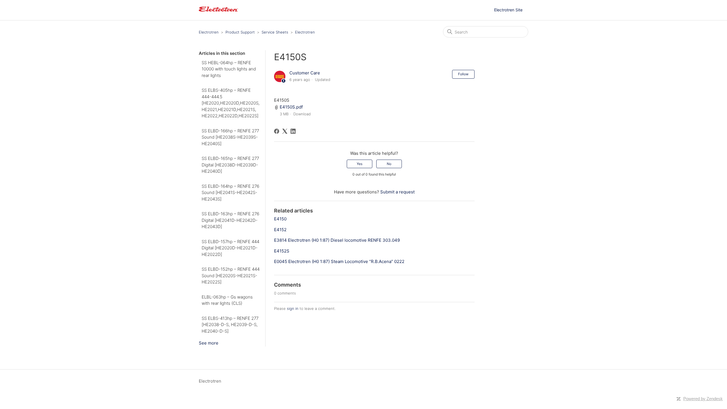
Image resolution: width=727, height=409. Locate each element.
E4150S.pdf (291, 107)
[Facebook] (276, 131)
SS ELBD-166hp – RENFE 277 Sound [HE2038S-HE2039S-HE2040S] (230, 137)
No (389, 164)
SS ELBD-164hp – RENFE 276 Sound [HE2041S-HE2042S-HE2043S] (230, 192)
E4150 (280, 219)
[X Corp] (284, 131)
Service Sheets (275, 32)
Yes (359, 164)
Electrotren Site (508, 9)
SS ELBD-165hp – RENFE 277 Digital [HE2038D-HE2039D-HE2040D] (230, 165)
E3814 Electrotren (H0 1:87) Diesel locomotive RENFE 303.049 (337, 240)
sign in (292, 308)
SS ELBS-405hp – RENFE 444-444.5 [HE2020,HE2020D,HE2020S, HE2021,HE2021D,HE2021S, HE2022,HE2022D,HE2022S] (231, 102)
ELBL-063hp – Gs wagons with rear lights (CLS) (227, 300)
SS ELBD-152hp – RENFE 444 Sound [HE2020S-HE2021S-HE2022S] (231, 275)
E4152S (281, 251)
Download (302, 114)
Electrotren (209, 32)
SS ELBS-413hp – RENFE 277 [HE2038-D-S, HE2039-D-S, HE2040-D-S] (230, 325)
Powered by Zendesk (703, 398)
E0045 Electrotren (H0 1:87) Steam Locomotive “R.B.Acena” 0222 (339, 261)
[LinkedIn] (293, 131)
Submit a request (397, 192)
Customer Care (304, 73)
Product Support (240, 32)
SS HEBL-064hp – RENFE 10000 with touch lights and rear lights (229, 69)
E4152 (280, 229)
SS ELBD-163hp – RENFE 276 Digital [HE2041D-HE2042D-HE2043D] (230, 220)
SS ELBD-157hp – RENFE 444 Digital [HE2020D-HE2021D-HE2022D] (230, 248)
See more (208, 343)
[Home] (218, 13)
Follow (463, 74)
